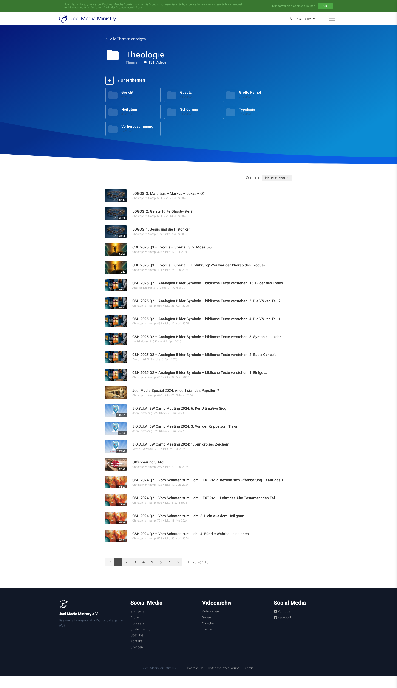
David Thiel (139, 359)
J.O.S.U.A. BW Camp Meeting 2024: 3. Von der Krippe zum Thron (185, 426)
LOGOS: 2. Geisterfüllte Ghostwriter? (162, 211)
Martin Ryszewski (143, 449)
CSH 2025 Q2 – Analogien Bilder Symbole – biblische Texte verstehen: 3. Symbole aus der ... (208, 337)
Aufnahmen (210, 611)
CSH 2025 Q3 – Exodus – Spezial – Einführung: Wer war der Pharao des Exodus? (198, 265)
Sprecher (208, 623)
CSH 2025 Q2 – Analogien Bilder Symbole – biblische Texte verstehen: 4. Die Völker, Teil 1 (206, 319)
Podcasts (137, 623)
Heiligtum (129, 109)
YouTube (283, 611)
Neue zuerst (275, 178)
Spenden (136, 647)
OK (325, 6)
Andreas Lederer (142, 287)
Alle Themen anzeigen (127, 39)
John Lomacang (142, 413)
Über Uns (136, 635)
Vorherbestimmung (137, 126)
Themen (208, 629)
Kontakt (136, 641)
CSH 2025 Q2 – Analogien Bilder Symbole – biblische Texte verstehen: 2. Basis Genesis (204, 354)
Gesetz (186, 92)
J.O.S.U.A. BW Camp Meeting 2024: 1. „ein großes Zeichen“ (180, 444)
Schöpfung (189, 109)
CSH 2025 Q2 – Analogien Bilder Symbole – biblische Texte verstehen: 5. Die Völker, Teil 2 (206, 301)
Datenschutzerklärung (129, 7)
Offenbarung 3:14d (148, 462)
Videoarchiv (301, 18)
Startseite (137, 611)
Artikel (134, 617)
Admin (249, 668)
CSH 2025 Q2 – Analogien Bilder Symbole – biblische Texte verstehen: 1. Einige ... (199, 372)
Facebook (284, 617)
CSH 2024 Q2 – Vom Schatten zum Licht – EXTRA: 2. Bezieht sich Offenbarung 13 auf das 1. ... (210, 480)
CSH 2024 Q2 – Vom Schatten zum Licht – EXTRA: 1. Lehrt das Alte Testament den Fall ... (205, 498)
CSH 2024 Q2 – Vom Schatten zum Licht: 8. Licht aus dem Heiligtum (188, 516)
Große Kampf (250, 92)
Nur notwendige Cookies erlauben (293, 6)
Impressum (195, 668)
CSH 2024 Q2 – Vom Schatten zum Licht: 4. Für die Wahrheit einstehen (190, 534)
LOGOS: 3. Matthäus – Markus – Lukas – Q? (168, 193)
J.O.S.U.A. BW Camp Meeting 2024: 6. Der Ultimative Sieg (179, 408)
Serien (206, 617)
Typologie (247, 109)
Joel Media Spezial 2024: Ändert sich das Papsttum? (175, 390)
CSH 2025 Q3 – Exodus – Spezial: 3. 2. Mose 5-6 (172, 247)
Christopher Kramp (144, 198)
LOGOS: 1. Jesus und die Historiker (161, 229)
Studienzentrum (141, 629)
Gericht (127, 92)
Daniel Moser (140, 341)
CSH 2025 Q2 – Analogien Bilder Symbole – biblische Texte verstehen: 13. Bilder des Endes (207, 283)
